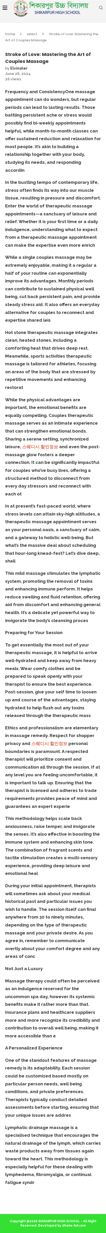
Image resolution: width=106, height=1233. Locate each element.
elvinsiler (19, 68)
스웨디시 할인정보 (40, 446)
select (32, 34)
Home (10, 34)
